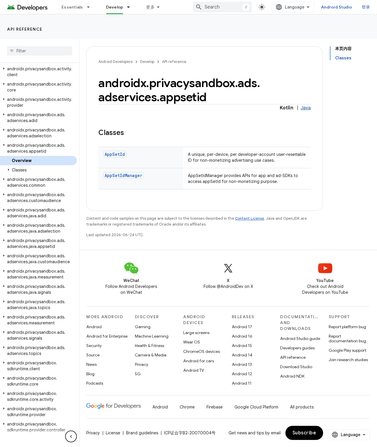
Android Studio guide (300, 338)
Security (94, 345)
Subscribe (304, 433)
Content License (249, 218)
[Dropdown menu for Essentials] (91, 7)
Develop (114, 7)
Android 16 (242, 336)
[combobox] (222, 7)
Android (94, 326)
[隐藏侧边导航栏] (71, 436)
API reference (25, 29)
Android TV (193, 370)
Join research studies (348, 359)
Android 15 (242, 345)
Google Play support (347, 350)
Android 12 (242, 373)
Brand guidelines (142, 433)
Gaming (143, 326)
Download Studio (296, 366)
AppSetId (115, 154)
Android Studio (336, 7)
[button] (38, 71)
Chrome (187, 407)
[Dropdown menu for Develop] (131, 7)
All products (302, 407)
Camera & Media (150, 355)
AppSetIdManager (123, 175)
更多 (150, 7)
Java (306, 108)
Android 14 (242, 355)
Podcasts (94, 383)
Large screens (196, 332)
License (113, 433)
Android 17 (242, 326)
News (91, 364)
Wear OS (191, 342)
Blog (90, 373)
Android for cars (198, 360)
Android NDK (292, 376)
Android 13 (242, 364)
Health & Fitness (149, 345)
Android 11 (242, 383)
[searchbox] (39, 51)
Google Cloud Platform (256, 407)
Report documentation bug (347, 338)
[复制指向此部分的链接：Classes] (130, 133)
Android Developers (115, 61)
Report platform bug (347, 326)
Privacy (141, 364)
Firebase (214, 407)
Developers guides (297, 348)
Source (93, 355)
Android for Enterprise (107, 336)
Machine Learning (151, 336)
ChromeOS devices (201, 351)
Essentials (72, 7)
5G (138, 373)
